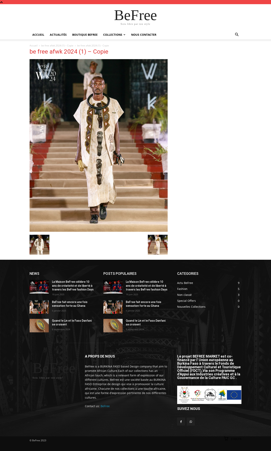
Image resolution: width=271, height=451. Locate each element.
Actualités (58, 35)
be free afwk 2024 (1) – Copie (57, 45)
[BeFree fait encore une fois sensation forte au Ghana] (39, 307)
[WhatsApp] (191, 421)
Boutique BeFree (85, 35)
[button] (236, 35)
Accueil (38, 35)
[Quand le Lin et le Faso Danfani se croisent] (39, 325)
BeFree (105, 406)
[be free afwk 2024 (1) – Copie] (99, 230)
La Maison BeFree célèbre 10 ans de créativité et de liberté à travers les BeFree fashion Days (73, 285)
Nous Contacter (143, 35)
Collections (112, 35)
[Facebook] (181, 421)
